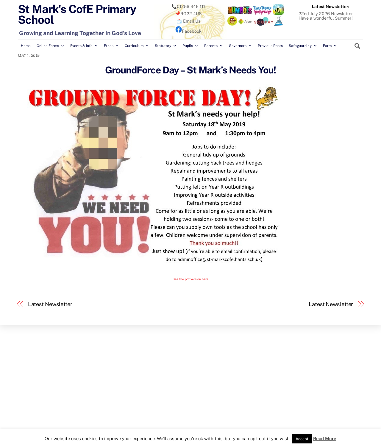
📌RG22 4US (188, 13)
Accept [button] (302, 439)
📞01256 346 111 (188, 6)
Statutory (163, 46)
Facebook (192, 31)
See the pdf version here (190, 279)
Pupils (187, 46)
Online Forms (48, 46)
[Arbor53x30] (245, 24)
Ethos (108, 46)
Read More (324, 438)
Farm (327, 46)
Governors (237, 46)
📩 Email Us (188, 20)
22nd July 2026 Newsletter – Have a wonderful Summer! (327, 15)
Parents (211, 46)
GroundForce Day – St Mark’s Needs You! (190, 69)
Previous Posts (270, 46)
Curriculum (134, 46)
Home (26, 46)
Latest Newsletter (50, 304)
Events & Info (81, 46)
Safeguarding (300, 46)
